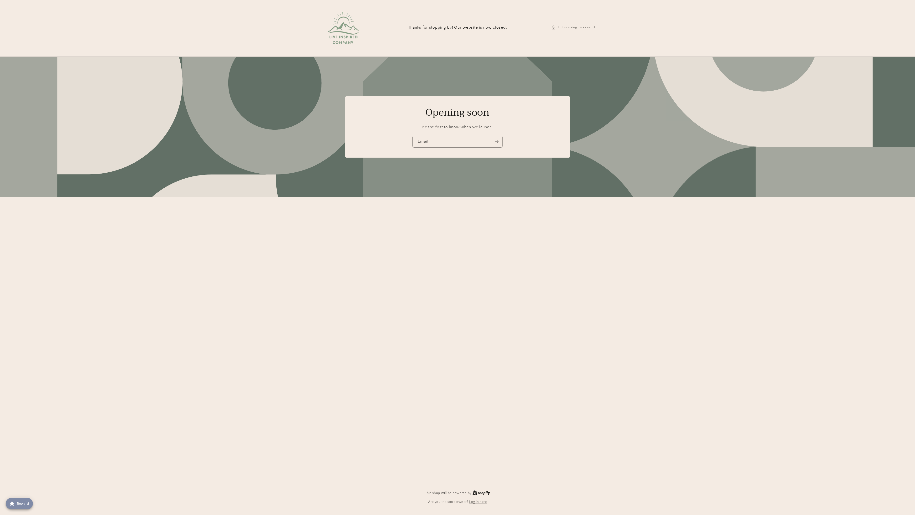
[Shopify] (481, 493)
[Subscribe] (496, 141)
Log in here (478, 502)
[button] (573, 28)
